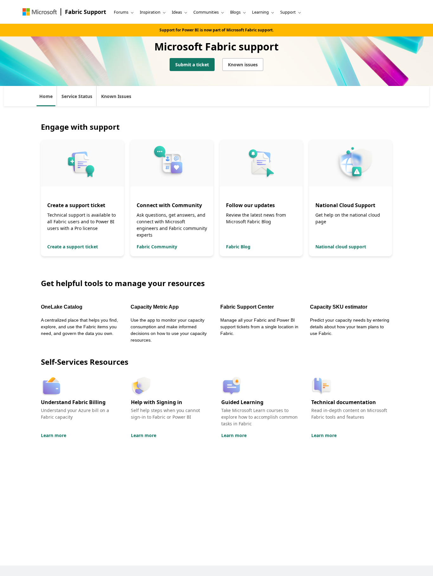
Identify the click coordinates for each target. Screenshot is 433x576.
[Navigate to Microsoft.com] (40, 12)
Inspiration (150, 12)
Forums (121, 12)
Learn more (53, 435)
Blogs (235, 12)
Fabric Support (85, 12)
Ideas (177, 12)
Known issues (243, 65)
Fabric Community (157, 247)
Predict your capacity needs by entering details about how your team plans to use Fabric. (349, 326)
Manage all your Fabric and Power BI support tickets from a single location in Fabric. (259, 326)
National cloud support (340, 247)
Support (288, 12)
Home (46, 96)
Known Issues (116, 96)
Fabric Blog (238, 247)
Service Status (76, 96)
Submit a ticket (192, 65)
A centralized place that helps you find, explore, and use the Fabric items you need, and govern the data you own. (79, 326)
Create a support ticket (72, 247)
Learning (260, 12)
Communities (206, 12)
